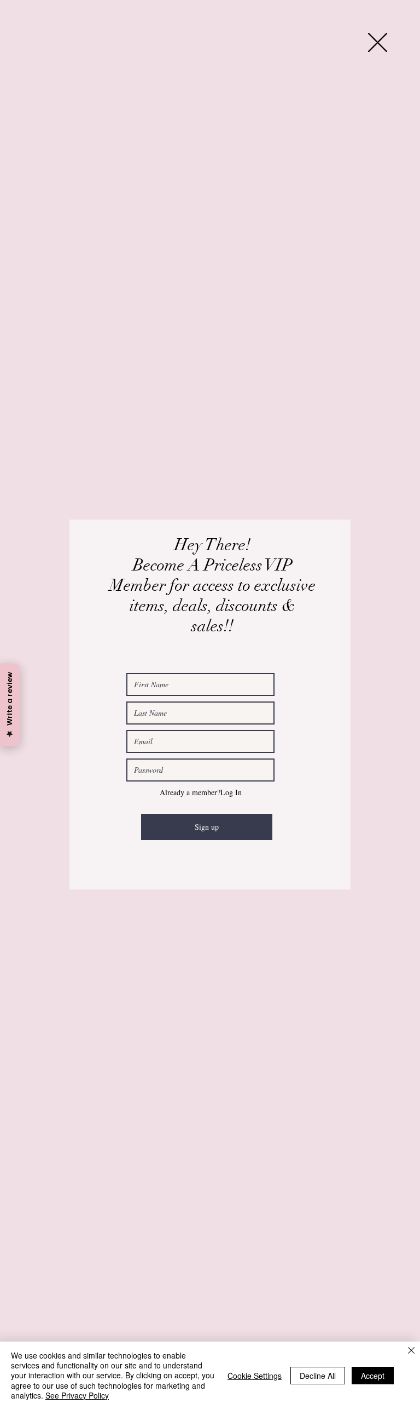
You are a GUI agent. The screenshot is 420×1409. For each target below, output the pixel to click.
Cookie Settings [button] (255, 1375)
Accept (372, 1375)
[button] (377, 42)
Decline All (318, 1375)
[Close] (411, 1351)
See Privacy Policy (77, 1395)
